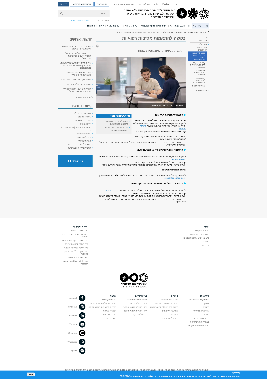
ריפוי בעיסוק (115, 25)
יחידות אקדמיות (80, 226)
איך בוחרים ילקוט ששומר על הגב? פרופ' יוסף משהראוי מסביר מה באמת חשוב (75, 65)
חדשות (206, 241)
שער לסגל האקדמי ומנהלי (124, 4)
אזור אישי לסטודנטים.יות (81, 4)
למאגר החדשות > (84, 97)
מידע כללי (204, 296)
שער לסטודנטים (144, 4)
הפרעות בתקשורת (181, 25)
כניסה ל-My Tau (140, 314)
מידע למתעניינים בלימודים (166, 303)
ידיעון (101, 25)
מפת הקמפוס (84, 140)
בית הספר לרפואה (79, 230)
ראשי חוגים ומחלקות (199, 234)
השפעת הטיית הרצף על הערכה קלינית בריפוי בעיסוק (76, 47)
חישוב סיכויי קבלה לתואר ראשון (164, 307)
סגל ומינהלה (141, 296)
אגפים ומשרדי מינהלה (137, 299)
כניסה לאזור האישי (169, 318)
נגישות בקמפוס (109, 299)
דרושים (206, 307)
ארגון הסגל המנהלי (138, 303)
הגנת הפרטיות (109, 314)
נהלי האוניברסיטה (201, 310)
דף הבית (176, 4)
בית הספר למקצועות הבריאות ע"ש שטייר (208, 32)
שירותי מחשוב (84, 116)
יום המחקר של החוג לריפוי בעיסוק (75, 79)
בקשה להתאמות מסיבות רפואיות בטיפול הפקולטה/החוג (199, 56)
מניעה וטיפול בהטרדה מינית (103, 303)
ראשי (207, 37)
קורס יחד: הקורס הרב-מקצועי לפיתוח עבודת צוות (197, 65)
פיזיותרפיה (131, 25)
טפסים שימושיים (83, 120)
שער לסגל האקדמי (82, 137)
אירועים (205, 245)
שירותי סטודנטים (198, 86)
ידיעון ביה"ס (85, 124)
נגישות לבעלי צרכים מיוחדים (78, 144)
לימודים (174, 296)
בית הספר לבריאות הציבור (76, 247)
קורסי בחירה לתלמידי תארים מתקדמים (199, 72)
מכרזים (206, 314)
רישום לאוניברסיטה (169, 299)
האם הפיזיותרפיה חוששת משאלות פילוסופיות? (79, 73)
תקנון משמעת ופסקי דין (198, 325)
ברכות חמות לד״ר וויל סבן (79, 84)
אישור (30, 374)
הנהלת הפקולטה (201, 230)
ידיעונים (174, 314)
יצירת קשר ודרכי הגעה (199, 299)
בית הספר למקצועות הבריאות (74, 240)
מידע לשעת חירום (201, 318)
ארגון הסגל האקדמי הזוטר (135, 310)
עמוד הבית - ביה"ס (82, 113)
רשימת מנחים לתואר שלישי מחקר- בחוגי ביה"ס (198, 80)
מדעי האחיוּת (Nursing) (154, 25)
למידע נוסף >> (123, 376)
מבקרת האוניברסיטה (199, 322)
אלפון (156, 4)
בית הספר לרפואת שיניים (76, 244)
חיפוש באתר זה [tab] (104, 20)
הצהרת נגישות (109, 310)
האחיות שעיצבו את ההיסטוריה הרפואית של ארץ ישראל (77, 90)
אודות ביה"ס (201, 25)
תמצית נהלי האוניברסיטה (79, 148)
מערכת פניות (102, 4)
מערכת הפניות (179, 159)
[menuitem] (176, 4)
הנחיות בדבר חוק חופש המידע (102, 307)
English (165, 4)
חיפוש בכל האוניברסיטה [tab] (80, 20)
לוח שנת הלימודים (169, 310)
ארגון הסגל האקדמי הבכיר (135, 307)
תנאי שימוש (111, 318)
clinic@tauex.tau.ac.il (174, 178)
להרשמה (63, 4)
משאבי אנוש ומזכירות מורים (196, 238)
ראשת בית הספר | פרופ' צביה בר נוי (76, 128)
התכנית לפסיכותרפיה (78, 257)
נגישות (113, 296)
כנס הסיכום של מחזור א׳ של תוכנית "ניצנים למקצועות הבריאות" (78, 55)
